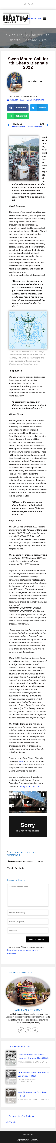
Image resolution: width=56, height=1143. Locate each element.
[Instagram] (28, 1030)
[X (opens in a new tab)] (25, 4)
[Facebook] (21, 1030)
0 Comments (40, 1062)
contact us (28, 1134)
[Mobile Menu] (43, 19)
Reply (41, 861)
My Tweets (11, 1122)
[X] (35, 1030)
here (21, 761)
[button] (18, 107)
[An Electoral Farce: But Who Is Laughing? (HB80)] (11, 1077)
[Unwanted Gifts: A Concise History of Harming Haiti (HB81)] (11, 1058)
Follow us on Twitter (21, 1116)
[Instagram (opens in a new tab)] (32, 4)
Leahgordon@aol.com (29, 786)
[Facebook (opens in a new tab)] (29, 4)
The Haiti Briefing (19, 1046)
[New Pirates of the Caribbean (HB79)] (11, 1096)
